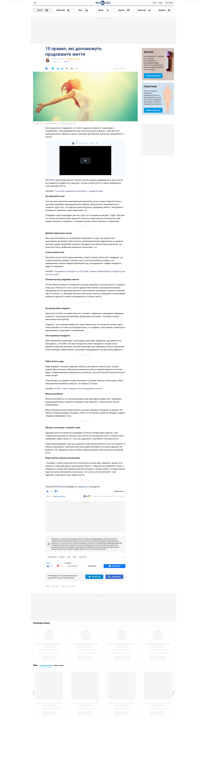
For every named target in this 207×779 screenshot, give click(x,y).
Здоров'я (95, 496)
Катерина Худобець (58, 59)
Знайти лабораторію (153, 76)
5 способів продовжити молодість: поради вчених (78, 191)
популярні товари (46, 665)
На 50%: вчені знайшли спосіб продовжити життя (78, 388)
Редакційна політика (58, 496)
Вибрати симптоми (153, 110)
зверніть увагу (58, 665)
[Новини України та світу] (87, 497)
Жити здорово (52, 557)
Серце (75, 557)
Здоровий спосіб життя (73, 59)
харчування (83, 557)
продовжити (83, 486)
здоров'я (62, 557)
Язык (160, 3)
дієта (68, 557)
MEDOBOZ (50, 180)
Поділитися (116, 566)
